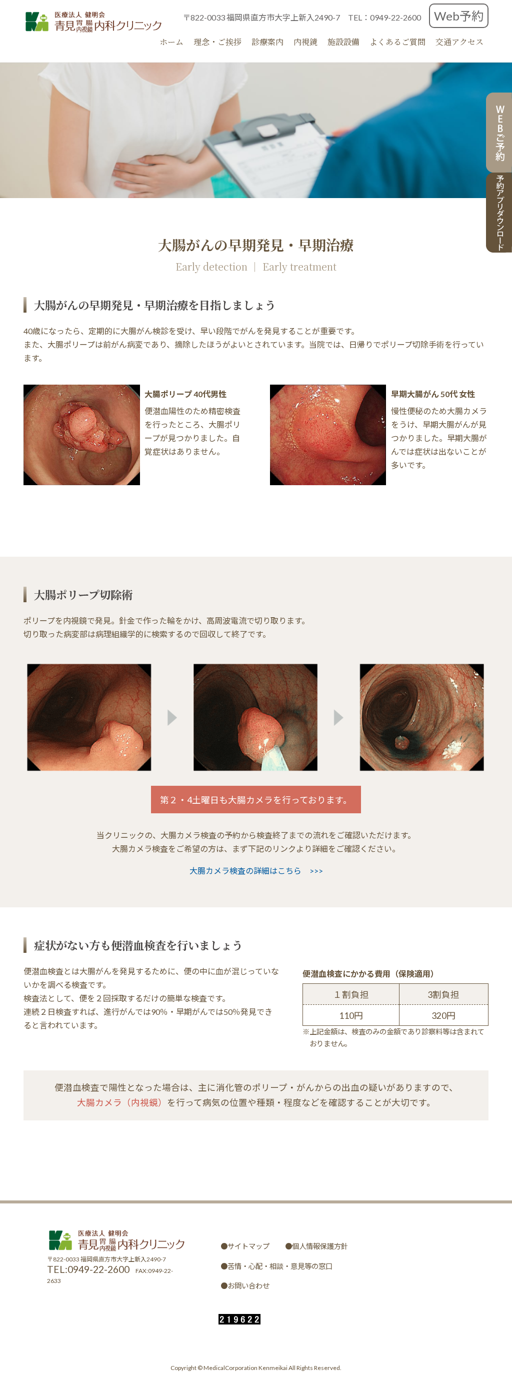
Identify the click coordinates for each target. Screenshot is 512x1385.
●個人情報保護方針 (316, 1246)
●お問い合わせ (245, 1285)
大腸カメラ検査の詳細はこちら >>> (256, 870)
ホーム (172, 42)
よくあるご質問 (398, 42)
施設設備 (344, 42)
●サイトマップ (245, 1246)
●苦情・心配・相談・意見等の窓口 (276, 1265)
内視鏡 (306, 42)
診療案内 (268, 42)
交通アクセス (460, 42)
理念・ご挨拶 (218, 42)
